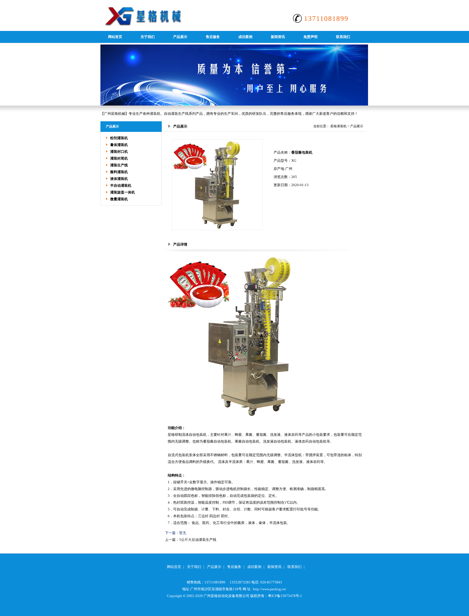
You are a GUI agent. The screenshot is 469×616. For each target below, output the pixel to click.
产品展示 (180, 37)
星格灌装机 (338, 126)
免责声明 (310, 37)
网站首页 (115, 37)
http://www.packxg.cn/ (269, 589)
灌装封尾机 (119, 158)
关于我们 (148, 37)
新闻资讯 (278, 37)
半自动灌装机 (120, 185)
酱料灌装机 (119, 172)
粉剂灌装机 (119, 138)
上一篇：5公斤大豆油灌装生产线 (190, 540)
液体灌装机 (119, 179)
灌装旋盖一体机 (122, 192)
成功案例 (245, 37)
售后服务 (213, 37)
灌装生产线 (119, 165)
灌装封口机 (119, 152)
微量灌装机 (119, 199)
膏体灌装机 (119, 145)
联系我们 (343, 37)
